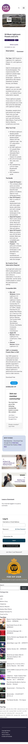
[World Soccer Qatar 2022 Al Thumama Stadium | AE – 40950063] (2, 657)
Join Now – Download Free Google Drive (13, 417)
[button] (19, 8)
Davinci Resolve (4, 606)
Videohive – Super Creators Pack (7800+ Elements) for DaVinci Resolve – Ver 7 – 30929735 (16, 677)
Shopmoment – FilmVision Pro (16, 688)
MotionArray (11, 713)
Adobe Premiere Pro (6, 612)
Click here (15, 443)
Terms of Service (6, 734)
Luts (17, 40)
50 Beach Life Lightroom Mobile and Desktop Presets (8, 463)
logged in (12, 503)
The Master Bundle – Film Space (16, 700)
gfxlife (16, 44)
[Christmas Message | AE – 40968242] (2, 633)
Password (5, 529)
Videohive (3, 604)
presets (2, 715)
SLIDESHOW (9, 715)
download (12, 711)
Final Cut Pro (4, 614)
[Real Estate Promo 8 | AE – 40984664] (2, 627)
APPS (1, 596)
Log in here (11, 426)
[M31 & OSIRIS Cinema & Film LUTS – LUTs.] (2, 672)
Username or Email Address (11, 522)
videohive (3, 717)
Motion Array (4, 601)
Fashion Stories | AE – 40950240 (16, 649)
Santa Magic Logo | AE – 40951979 (17, 643)
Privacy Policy (5, 732)
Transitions (24, 715)
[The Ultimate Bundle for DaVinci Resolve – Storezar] (2, 684)
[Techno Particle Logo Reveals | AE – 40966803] (2, 639)
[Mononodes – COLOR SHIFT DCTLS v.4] (2, 696)
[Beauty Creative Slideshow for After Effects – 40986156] (2, 621)
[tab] (10, 52)
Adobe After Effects (6, 609)
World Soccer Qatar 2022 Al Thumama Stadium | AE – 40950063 (15, 657)
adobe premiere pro (22, 708)
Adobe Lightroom (9, 40)
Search (2, 585)
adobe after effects (11, 708)
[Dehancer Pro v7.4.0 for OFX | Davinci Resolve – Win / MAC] (2, 666)
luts (24, 711)
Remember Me (8, 536)
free (19, 711)
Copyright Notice (6, 730)
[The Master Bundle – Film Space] (2, 702)
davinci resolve (4, 711)
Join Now (9, 552)
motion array (19, 713)
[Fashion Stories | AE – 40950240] (2, 651)
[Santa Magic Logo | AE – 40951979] (2, 645)
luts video (3, 713)
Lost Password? (17, 552)
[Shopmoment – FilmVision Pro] (2, 690)
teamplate (17, 715)
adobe (2, 708)
